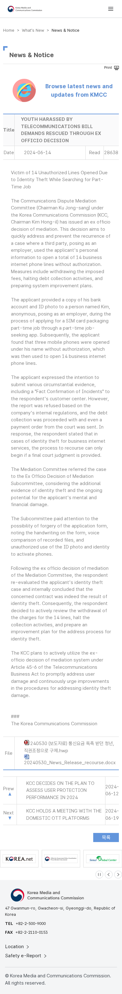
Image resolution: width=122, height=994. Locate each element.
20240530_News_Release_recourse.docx (70, 762)
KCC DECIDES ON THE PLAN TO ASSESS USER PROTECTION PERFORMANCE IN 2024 (60, 790)
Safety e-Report (24, 956)
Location (15, 946)
